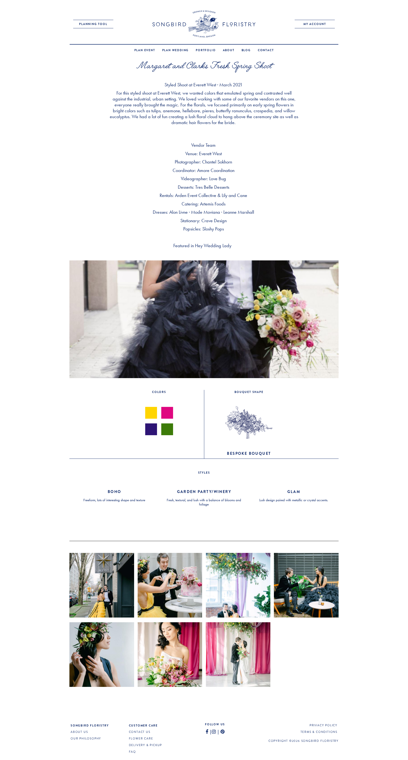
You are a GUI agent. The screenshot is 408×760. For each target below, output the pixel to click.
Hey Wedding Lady (214, 245)
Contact (266, 50)
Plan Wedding (175, 50)
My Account (314, 24)
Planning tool (93, 24)
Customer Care (143, 725)
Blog (246, 50)
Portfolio (206, 50)
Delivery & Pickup (145, 745)
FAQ (132, 752)
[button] (101, 585)
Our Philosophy (86, 739)
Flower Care (141, 739)
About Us (79, 732)
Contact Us (139, 732)
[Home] (204, 24)
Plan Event (144, 50)
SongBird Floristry (90, 725)
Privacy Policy (323, 725)
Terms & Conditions (319, 732)
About (228, 50)
